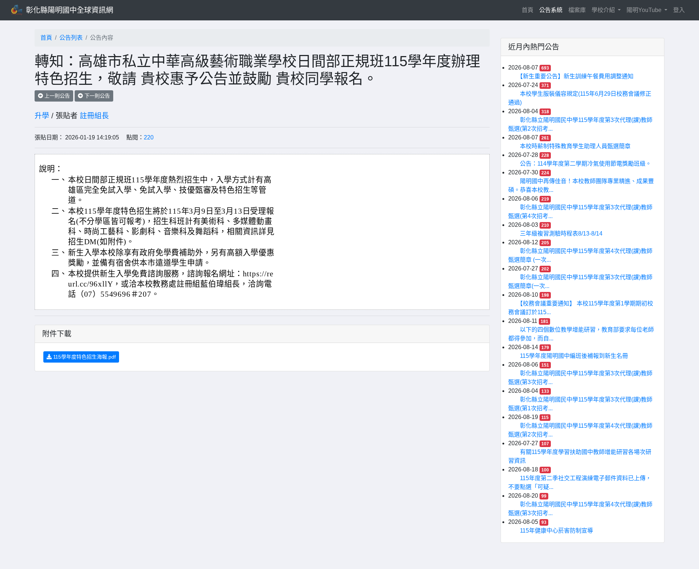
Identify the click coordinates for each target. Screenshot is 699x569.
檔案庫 (577, 10)
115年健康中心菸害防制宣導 (556, 530)
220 (149, 137)
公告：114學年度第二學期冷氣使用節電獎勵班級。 (585, 164)
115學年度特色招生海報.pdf (84, 357)
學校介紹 (604, 10)
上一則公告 (56, 96)
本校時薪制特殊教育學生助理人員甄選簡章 (575, 146)
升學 (42, 116)
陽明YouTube (645, 10)
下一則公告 (96, 96)
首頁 (529, 10)
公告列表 (71, 38)
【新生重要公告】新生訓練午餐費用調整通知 (576, 76)
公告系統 (550, 10)
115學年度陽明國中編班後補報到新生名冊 (574, 356)
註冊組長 (94, 116)
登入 (679, 10)
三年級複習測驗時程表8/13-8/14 (561, 233)
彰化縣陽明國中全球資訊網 (69, 10)
